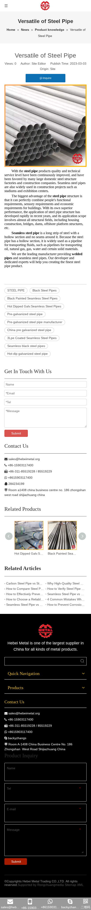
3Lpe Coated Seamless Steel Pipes (32, 338)
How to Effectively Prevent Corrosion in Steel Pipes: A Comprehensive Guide (25, 594)
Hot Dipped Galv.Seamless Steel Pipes (34, 306)
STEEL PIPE (16, 290)
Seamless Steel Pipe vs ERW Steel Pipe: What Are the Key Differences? (25, 604)
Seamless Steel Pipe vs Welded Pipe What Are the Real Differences (66, 594)
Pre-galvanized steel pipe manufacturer (34, 322)
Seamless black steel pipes (26, 346)
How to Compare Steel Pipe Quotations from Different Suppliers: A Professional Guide (25, 588)
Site (52, 69)
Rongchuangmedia (50, 885)
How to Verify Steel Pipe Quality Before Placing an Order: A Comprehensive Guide (66, 588)
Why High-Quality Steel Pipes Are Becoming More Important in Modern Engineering (66, 583)
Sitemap (70, 885)
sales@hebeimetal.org (24, 713)
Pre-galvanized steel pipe (25, 314)
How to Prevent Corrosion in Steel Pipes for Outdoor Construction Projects (66, 604)
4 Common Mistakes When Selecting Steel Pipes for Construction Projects (66, 599)
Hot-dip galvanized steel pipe (27, 353)
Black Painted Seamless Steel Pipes (32, 298)
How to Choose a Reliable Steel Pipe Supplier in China (25, 599)
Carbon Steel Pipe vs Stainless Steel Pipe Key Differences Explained (25, 583)
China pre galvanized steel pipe (29, 330)
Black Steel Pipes (44, 290)
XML (80, 885)
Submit (16, 433)
